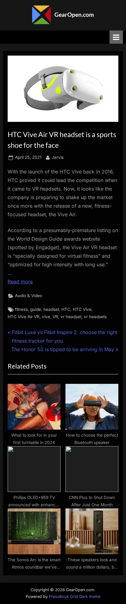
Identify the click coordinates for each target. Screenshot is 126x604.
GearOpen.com (74, 14)
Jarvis (58, 157)
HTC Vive (82, 309)
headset (51, 309)
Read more (20, 281)
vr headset (71, 316)
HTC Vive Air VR (23, 316)
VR (55, 316)
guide (35, 309)
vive (46, 316)
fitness (21, 309)
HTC (65, 309)
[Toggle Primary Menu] (116, 37)
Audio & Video (28, 295)
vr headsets (95, 316)
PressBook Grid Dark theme (74, 596)
